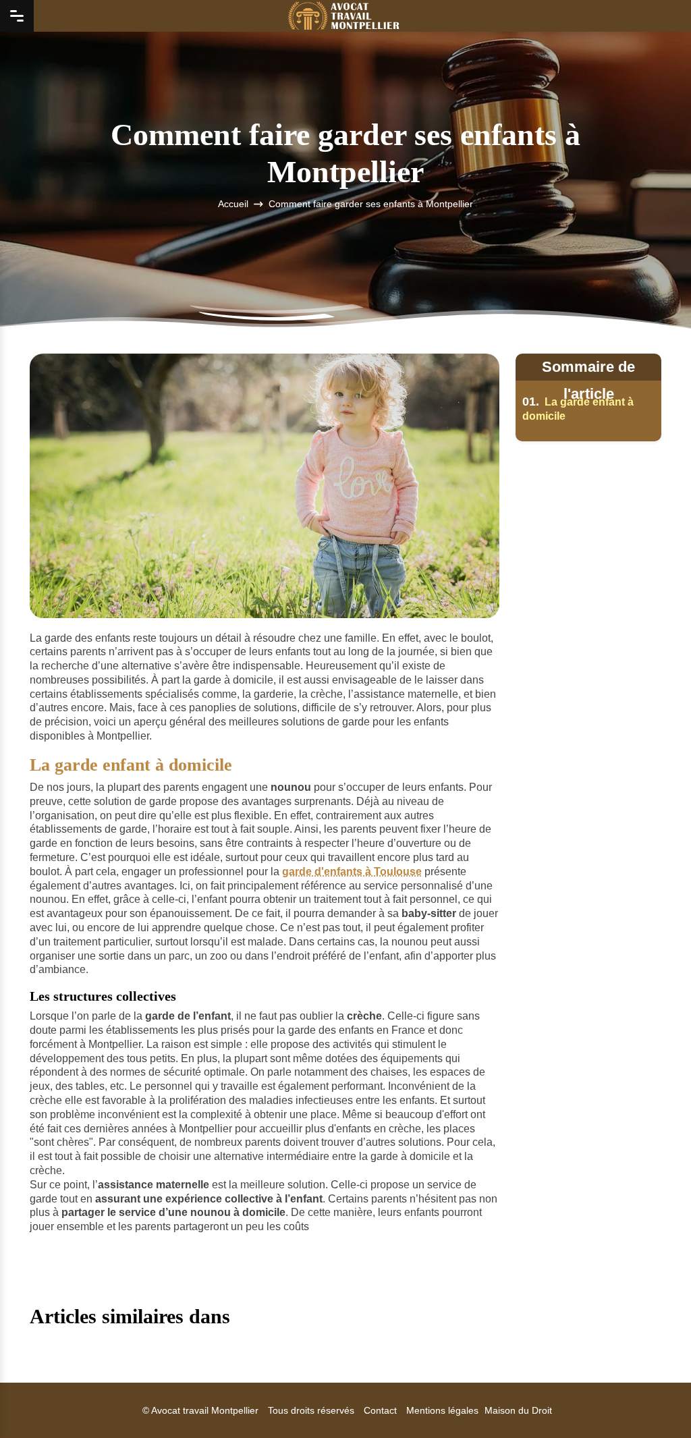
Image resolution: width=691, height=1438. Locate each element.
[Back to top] (654, 1401)
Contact (380, 1410)
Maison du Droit (518, 1410)
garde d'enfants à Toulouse (352, 871)
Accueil (233, 204)
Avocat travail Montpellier (204, 1410)
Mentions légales (442, 1410)
